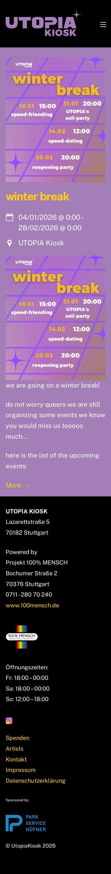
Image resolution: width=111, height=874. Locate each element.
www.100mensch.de (32, 605)
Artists (14, 748)
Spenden (17, 737)
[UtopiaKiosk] (44, 33)
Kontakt (16, 759)
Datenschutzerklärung (35, 780)
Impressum (21, 769)
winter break (37, 196)
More (14, 485)
